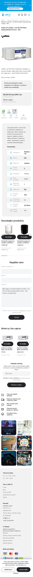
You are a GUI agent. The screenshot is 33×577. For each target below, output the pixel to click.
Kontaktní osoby (7, 506)
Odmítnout (8, 569)
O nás (4, 487)
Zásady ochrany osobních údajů (12, 535)
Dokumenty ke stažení (9, 495)
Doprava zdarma (7, 540)
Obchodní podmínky (8, 538)
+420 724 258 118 (8, 520)
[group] (8, 344)
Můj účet (5, 533)
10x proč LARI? (7, 492)
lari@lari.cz (6, 518)
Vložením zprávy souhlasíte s (16, 311)
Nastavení (16, 573)
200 (25, 195)
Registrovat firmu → (15, 8)
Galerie (5, 497)
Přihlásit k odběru (16, 385)
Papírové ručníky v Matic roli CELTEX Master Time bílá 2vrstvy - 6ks (22, 349)
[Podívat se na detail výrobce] (5, 36)
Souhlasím (23, 569)
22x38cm (27, 205)
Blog (4, 489)
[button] (30, 234)
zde (25, 565)
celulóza (27, 163)
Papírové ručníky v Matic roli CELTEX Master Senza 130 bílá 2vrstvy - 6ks (6, 349)
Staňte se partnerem (9, 529)
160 (25, 189)
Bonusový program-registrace (11, 531)
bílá (25, 158)
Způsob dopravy (7, 543)
